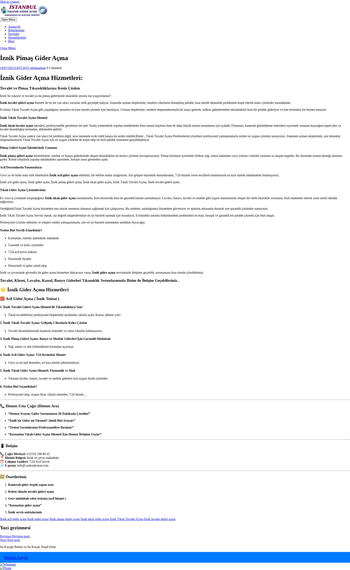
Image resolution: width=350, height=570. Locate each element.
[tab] (8, 19)
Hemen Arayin (16, 557)
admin (38, 68)
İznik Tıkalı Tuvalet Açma (126, 519)
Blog (11, 41)
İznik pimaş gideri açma (64, 519)
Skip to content (9, 1)
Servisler (13, 34)
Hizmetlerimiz (17, 37)
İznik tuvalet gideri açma (159, 519)
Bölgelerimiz (16, 30)
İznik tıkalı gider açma (95, 519)
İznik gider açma (38, 519)
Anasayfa (14, 26)
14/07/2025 (14, 68)
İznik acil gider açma (13, 519)
